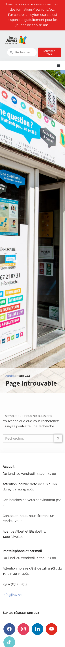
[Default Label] (37, 629)
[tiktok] (9, 642)
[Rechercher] (58, 438)
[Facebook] (9, 629)
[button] (58, 65)
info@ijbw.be (12, 595)
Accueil (10, 375)
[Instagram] (23, 629)
